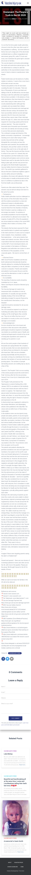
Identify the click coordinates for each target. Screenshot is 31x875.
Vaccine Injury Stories (14, 653)
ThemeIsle (21, 871)
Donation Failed (18, 862)
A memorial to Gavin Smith (13, 841)
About (9, 862)
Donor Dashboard (12, 866)
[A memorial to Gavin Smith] (15, 817)
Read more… (22, 764)
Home (22, 866)
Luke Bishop (8, 754)
